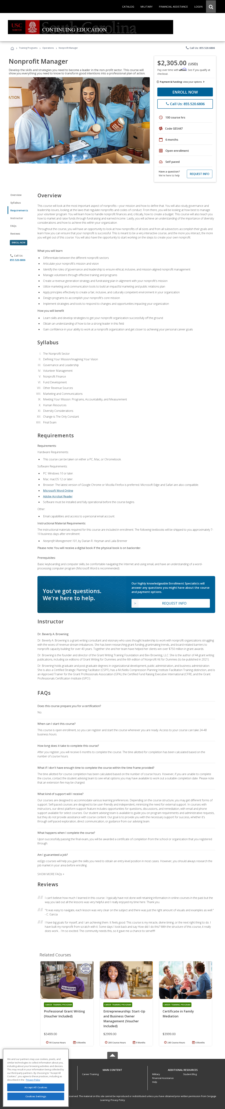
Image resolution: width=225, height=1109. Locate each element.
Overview (15, 195)
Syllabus (15, 202)
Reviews (15, 233)
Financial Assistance (163, 1078)
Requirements (19, 210)
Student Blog (190, 1074)
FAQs (13, 226)
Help (154, 1082)
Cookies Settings (35, 1096)
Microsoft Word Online (58, 491)
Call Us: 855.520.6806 (200, 48)
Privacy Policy (118, 1100)
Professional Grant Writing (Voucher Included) (64, 1013)
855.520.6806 (17, 260)
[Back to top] (112, 1069)
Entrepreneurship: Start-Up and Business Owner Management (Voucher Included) (124, 1018)
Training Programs (28, 47)
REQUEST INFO (199, 174)
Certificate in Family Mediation (178, 1013)
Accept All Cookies (35, 1087)
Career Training (90, 1074)
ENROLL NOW (185, 92)
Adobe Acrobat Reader (58, 496)
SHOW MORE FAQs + (50, 874)
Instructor (16, 218)
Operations (48, 47)
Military (156, 1074)
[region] (36, 1078)
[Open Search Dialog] (211, 6)
